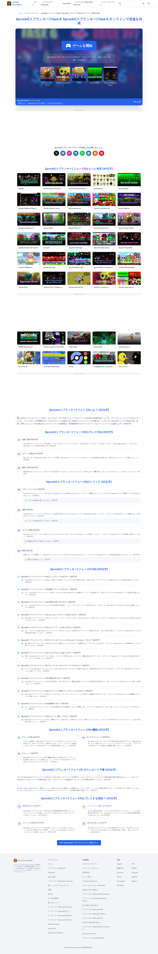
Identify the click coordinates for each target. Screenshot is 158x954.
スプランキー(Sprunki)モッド (59, 911)
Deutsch (120, 872)
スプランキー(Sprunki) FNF (92, 909)
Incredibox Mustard (90, 905)
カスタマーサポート (90, 864)
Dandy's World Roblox (91, 922)
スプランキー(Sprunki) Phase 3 (60, 920)
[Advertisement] (79, 126)
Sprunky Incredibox (55, 933)
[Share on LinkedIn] (75, 153)
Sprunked (67, 3)
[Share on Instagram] (69, 153)
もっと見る (86, 877)
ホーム (34, 3)
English (119, 864)
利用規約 (85, 872)
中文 (133, 864)
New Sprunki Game (32, 13)
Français (134, 872)
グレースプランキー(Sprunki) (93, 885)
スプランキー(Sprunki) (47, 3)
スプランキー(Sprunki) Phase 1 (94, 914)
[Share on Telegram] (88, 153)
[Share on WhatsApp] (82, 153)
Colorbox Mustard (89, 881)
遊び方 (50, 894)
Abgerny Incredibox (90, 890)
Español (134, 877)
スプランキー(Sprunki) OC (92, 918)
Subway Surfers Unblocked (26, 788)
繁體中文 (120, 868)
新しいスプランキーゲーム (58, 885)
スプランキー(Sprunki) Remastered (96, 894)
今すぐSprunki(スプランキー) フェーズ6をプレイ (79, 843)
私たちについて (54, 902)
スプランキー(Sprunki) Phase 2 (60, 915)
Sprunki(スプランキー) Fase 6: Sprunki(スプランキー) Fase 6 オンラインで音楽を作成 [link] (70, 13)
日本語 (134, 868)
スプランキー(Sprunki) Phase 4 (60, 907)
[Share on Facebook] (62, 153)
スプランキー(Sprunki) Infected (83, 3)
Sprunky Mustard (89, 933)
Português (121, 881)
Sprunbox (52, 928)
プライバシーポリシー (91, 868)
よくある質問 (53, 898)
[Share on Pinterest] (101, 153)
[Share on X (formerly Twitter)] (56, 153)
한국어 (119, 877)
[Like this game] (135, 102)
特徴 (49, 890)
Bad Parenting (53, 924)
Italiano (134, 881)
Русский (120, 885)
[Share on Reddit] (95, 153)
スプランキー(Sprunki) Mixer (93, 938)
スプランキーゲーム (107, 3)
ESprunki (51, 872)
